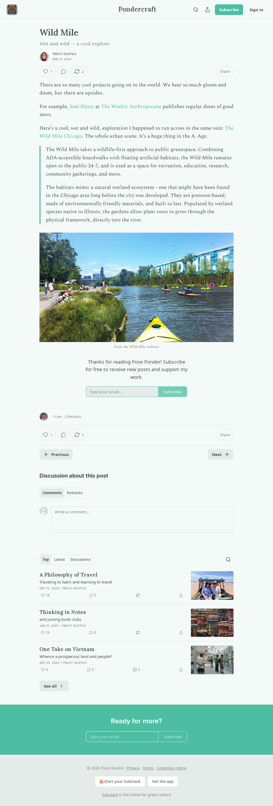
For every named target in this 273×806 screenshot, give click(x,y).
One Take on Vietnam (66, 649)
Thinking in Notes (62, 612)
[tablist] (62, 492)
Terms (148, 768)
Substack (110, 794)
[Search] (195, 9)
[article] (136, 585)
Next (217, 454)
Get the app (163, 781)
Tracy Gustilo (64, 54)
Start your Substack (122, 781)
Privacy (133, 768)
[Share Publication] (207, 9)
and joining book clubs (60, 619)
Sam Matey (82, 106)
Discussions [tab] (80, 559)
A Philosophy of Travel (68, 574)
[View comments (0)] (63, 71)
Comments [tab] (52, 492)
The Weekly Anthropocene (131, 106)
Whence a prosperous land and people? (75, 656)
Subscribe (229, 9)
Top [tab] (46, 559)
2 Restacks (73, 416)
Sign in (256, 9)
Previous (60, 454)
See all (50, 686)
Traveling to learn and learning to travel (75, 582)
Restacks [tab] (74, 492)
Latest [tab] (59, 559)
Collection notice (171, 768)
